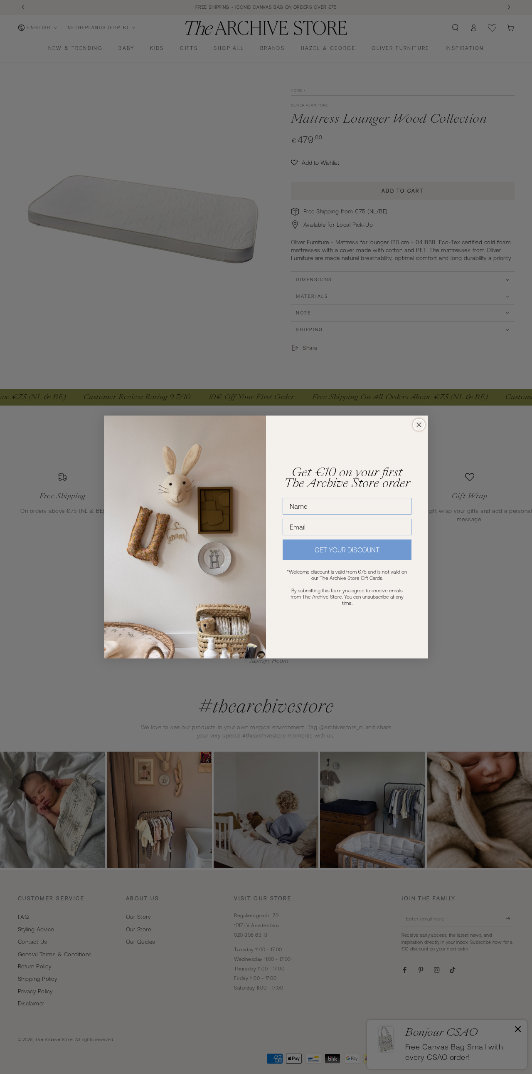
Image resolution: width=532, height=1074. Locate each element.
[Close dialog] (419, 425)
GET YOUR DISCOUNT (347, 550)
